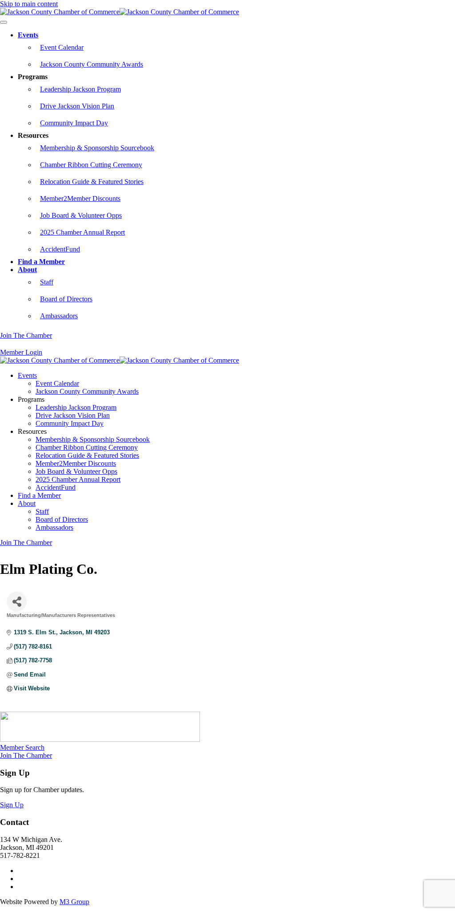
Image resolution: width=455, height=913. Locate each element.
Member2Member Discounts (80, 198)
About (27, 269)
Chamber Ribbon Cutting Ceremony (91, 164)
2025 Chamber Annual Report (82, 232)
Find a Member (41, 261)
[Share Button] (17, 602)
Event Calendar (62, 47)
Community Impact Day (74, 123)
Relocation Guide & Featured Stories (92, 181)
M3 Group (74, 901)
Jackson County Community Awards (91, 64)
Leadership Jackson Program (80, 89)
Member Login (21, 352)
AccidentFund (60, 249)
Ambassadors (59, 316)
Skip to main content (29, 4)
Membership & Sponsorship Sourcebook (97, 148)
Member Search (22, 747)
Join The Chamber (26, 335)
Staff (46, 282)
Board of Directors (66, 299)
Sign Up (12, 805)
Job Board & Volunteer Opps (81, 215)
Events (28, 35)
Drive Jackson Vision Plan (77, 106)
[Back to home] (119, 12)
